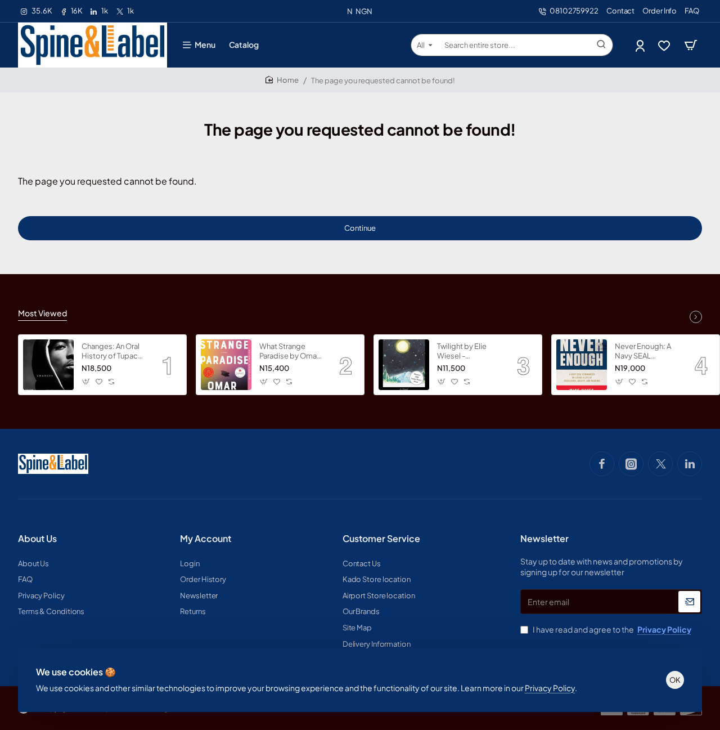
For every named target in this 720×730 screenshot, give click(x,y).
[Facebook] (602, 463)
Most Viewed (42, 313)
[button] (86, 382)
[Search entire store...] (601, 45)
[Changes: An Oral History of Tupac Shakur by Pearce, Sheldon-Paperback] (48, 364)
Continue (360, 227)
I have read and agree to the (611, 629)
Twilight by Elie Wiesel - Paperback (462, 351)
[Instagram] (631, 463)
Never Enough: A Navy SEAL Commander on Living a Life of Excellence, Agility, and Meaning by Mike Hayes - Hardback (647, 351)
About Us (37, 538)
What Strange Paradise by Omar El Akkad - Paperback (289, 351)
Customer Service (381, 538)
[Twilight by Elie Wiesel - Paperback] (404, 364)
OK (675, 679)
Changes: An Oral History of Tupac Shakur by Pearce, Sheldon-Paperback (112, 351)
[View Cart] (691, 45)
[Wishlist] (665, 45)
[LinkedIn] (689, 463)
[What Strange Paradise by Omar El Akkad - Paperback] (226, 364)
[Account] (641, 45)
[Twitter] (660, 463)
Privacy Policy (550, 688)
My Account (205, 538)
